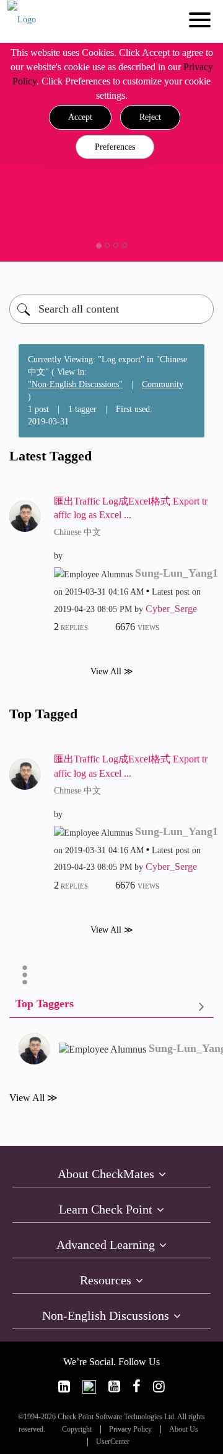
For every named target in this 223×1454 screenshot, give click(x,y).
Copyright (77, 1429)
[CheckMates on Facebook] (137, 1386)
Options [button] (24, 974)
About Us (183, 1429)
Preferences (115, 147)
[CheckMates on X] (89, 1386)
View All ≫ (111, 671)
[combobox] (111, 309)
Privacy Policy (130, 1429)
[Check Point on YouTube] (114, 1386)
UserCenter (112, 1442)
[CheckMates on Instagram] (159, 1386)
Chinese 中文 (77, 532)
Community (162, 384)
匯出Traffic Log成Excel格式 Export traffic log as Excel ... (131, 508)
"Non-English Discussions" (75, 384)
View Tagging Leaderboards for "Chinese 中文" (111, 1006)
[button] (80, 117)
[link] (64, 1386)
